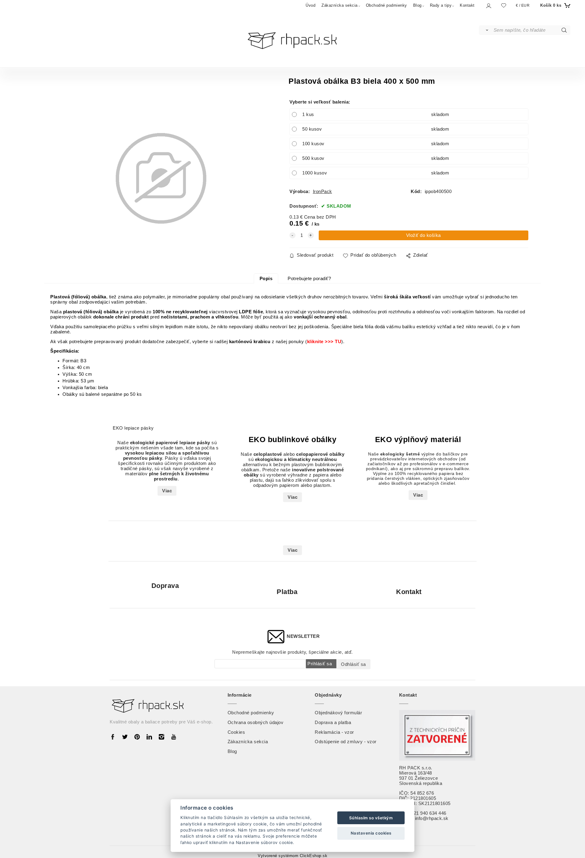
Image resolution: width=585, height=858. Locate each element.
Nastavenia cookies (371, 833)
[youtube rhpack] (174, 736)
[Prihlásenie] (488, 5)
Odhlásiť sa (353, 664)
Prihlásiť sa (319, 663)
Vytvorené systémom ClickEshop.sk (292, 856)
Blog (417, 5)
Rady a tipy (441, 5)
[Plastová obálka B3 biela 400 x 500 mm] (161, 178)
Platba (287, 592)
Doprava (165, 585)
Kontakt (467, 5)
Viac (167, 490)
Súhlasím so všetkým (371, 817)
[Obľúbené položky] (504, 5)
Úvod (310, 5)
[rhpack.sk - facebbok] (114, 736)
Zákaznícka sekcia (339, 5)
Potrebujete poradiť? (309, 278)
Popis (266, 278)
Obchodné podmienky (386, 5)
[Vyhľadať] (486, 30)
